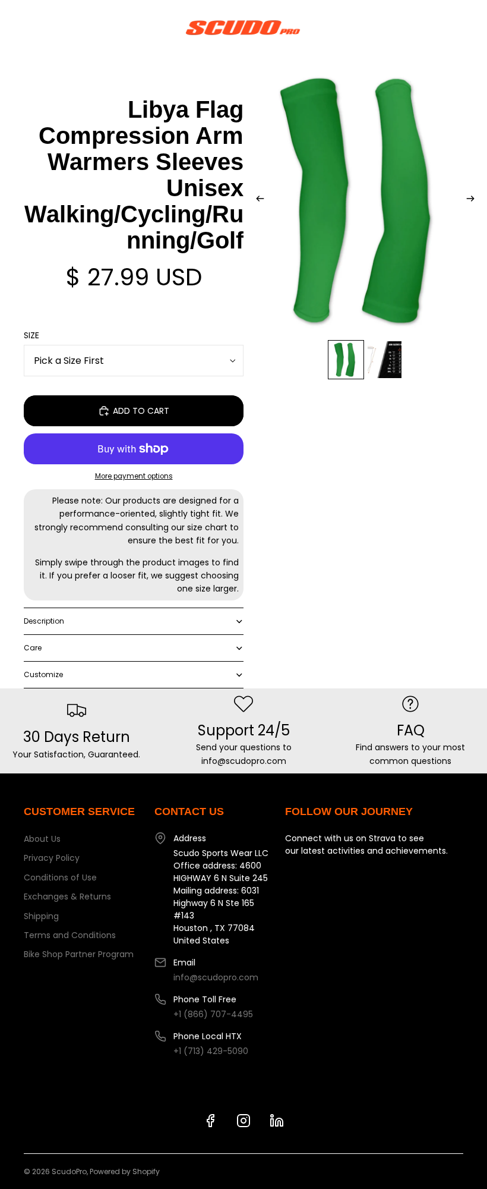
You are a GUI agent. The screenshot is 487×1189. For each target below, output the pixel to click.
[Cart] (473, 27)
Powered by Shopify (125, 1171)
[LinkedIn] (277, 1121)
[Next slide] (474, 200)
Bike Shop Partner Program (79, 954)
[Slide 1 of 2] (346, 360)
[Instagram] (243, 1121)
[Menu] (13, 27)
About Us (42, 839)
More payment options (134, 476)
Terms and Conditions (70, 935)
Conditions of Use (60, 877)
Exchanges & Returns (67, 896)
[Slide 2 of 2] (384, 360)
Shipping (41, 916)
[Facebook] (210, 1121)
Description (44, 621)
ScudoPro (69, 1171)
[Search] (39, 27)
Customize (43, 674)
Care (33, 648)
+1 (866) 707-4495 (213, 1014)
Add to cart (141, 411)
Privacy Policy (52, 858)
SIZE (31, 335)
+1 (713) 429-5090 (210, 1051)
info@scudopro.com (215, 977)
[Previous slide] (257, 200)
